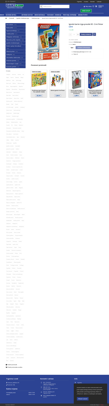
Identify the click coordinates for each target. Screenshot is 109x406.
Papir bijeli (8, 244)
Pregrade (16, 271)
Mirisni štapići (17, 214)
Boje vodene (15, 95)
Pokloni (13, 268)
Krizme (13, 172)
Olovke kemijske (19, 235)
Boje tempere (17, 92)
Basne (12, 77)
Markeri (8, 205)
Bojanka (21, 86)
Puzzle (12, 280)
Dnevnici (8, 116)
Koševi (7, 170)
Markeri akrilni (15, 205)
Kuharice (19, 172)
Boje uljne (8, 95)
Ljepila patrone (9, 184)
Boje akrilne (14, 89)
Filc (12, 125)
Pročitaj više (40, 98)
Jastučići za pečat (10, 149)
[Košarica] (96, 6)
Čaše (12, 104)
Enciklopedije (20, 119)
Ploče (7, 265)
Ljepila (20, 181)
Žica (7, 360)
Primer (13, 277)
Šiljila (19, 301)
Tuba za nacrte (19, 327)
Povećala (19, 268)
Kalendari (8, 152)
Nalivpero (8, 223)
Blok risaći (8, 83)
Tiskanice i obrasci (10, 325)
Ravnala (8, 283)
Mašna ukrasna (21, 208)
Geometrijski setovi (10, 137)
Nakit (23, 220)
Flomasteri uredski (17, 128)
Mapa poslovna (9, 193)
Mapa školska (9, 196)
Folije (23, 131)
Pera (20, 253)
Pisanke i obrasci (10, 259)
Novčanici (18, 229)
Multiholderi (9, 220)
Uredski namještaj (10, 336)
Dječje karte (9, 113)
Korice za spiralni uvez (17, 167)
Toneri (17, 325)
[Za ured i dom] (14, 6)
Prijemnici (8, 277)
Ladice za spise (15, 178)
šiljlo (7, 304)
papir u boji (15, 244)
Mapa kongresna (16, 190)
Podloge (21, 265)
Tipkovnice (17, 322)
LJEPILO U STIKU (9, 187)
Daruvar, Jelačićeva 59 (13, 382)
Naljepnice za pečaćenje (11, 226)
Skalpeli (12, 304)
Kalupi (20, 152)
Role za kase (9, 292)
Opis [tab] (72, 47)
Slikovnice (8, 310)
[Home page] (6, 18)
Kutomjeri (17, 175)
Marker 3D (19, 202)
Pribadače (8, 274)
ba (23, 74)
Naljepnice (15, 223)
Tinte (12, 322)
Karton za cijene (14, 155)
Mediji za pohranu (10, 211)
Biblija (22, 77)
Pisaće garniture (15, 256)
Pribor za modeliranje (17, 274)
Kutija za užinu (9, 175)
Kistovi (22, 158)
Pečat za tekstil (9, 253)
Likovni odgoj (9, 181)
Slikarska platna (10, 307)
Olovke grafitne (9, 235)
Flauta (15, 125)
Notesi (12, 229)
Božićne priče (9, 101)
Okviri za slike (17, 232)
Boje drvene (9, 92)
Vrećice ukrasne (10, 354)
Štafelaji (19, 319)
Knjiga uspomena (16, 161)
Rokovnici (19, 286)
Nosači (7, 229)
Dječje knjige (16, 113)
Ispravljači (17, 146)
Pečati (16, 253)
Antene (19, 74)
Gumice (17, 140)
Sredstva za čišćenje (11, 319)
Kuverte (22, 175)
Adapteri (8, 74)
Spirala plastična (10, 316)
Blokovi (14, 83)
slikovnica (17, 307)
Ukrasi (17, 330)
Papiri (15, 247)
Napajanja (21, 226)
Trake (7, 327)
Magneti (21, 187)
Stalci (7, 322)
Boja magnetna (13, 86)
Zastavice (13, 357)
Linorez (15, 181)
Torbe (22, 325)
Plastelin (23, 259)
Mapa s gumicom (19, 193)
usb (7, 339)
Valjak (15, 342)
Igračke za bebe (10, 146)
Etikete (7, 122)
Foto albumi (9, 134)
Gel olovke (15, 134)
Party (20, 247)
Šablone (16, 298)
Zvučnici (12, 360)
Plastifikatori (9, 262)
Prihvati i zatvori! (82, 399)
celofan (16, 107)
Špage (19, 310)
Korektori (8, 167)
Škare (16, 304)
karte (74, 44)
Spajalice (14, 313)
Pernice (8, 256)
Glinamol (23, 137)
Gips (18, 137)
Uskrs (11, 339)
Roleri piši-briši (9, 295)
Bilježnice (8, 80)
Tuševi (7, 330)
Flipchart (21, 125)
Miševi (23, 214)
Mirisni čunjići (9, 214)
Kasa (21, 155)
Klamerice (8, 161)
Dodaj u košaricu (86, 34)
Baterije (17, 77)
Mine (17, 211)
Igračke (15, 143)
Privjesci (19, 277)
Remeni (8, 286)
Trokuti (12, 327)
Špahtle (8, 313)
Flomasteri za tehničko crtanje (13, 131)
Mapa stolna (17, 196)
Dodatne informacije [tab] (84, 47)
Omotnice (17, 238)
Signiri (15, 301)
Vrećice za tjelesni (19, 354)
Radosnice (18, 280)
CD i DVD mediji (9, 107)
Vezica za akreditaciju (11, 345)
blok (13, 80)
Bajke (7, 77)
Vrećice (8, 351)
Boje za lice (16, 98)
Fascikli (8, 125)
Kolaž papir (8, 164)
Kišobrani (17, 158)
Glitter (7, 140)
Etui (20, 122)
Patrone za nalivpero (16, 250)
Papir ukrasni (9, 247)
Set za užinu (9, 301)
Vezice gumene (9, 348)
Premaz (21, 271)
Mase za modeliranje (11, 208)
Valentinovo (9, 342)
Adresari (14, 74)
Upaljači (21, 333)
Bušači (7, 104)
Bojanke (8, 89)
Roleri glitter (21, 292)
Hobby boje (9, 143)
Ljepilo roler (17, 184)
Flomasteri (8, 128)
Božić (22, 98)
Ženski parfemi (20, 357)
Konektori (21, 164)
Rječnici (13, 286)
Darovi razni (9, 110)
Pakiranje (15, 241)
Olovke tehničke (10, 238)
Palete (20, 241)
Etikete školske (14, 122)
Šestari (21, 298)
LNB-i (16, 187)
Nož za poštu (9, 232)
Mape (18, 199)
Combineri (22, 107)
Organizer (8, 241)
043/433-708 (11, 385)
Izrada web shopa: (94, 404)
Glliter (12, 140)
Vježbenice (17, 348)
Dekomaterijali (17, 110)
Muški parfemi (16, 220)
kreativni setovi (14, 170)
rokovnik (18, 289)
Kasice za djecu (9, 158)
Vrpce (7, 357)
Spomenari (18, 316)
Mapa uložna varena (11, 199)
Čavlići (16, 104)
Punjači (8, 280)
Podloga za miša (14, 265)
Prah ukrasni (9, 271)
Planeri (17, 259)
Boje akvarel (22, 89)
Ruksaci (16, 295)
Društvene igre (77, 42)
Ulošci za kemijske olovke (12, 333)
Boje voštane (9, 98)
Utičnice (16, 339)
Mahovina (8, 190)
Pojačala (8, 268)
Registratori (21, 283)
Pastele (8, 250)
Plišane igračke (17, 262)
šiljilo (23, 301)
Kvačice (8, 178)
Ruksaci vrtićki (9, 298)
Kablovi (17, 149)
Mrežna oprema (18, 217)
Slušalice (15, 310)
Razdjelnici (14, 283)
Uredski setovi (19, 336)
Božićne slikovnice (18, 101)
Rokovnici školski (10, 289)
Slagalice (22, 304)
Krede (21, 170)
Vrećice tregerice (15, 351)
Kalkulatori (15, 152)
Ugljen (12, 330)
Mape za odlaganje (10, 202)
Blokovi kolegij (21, 83)
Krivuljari (8, 172)
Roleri (15, 292)
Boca (7, 86)
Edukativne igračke (10, 119)
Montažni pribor (9, 217)
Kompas (15, 164)
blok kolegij (18, 80)
